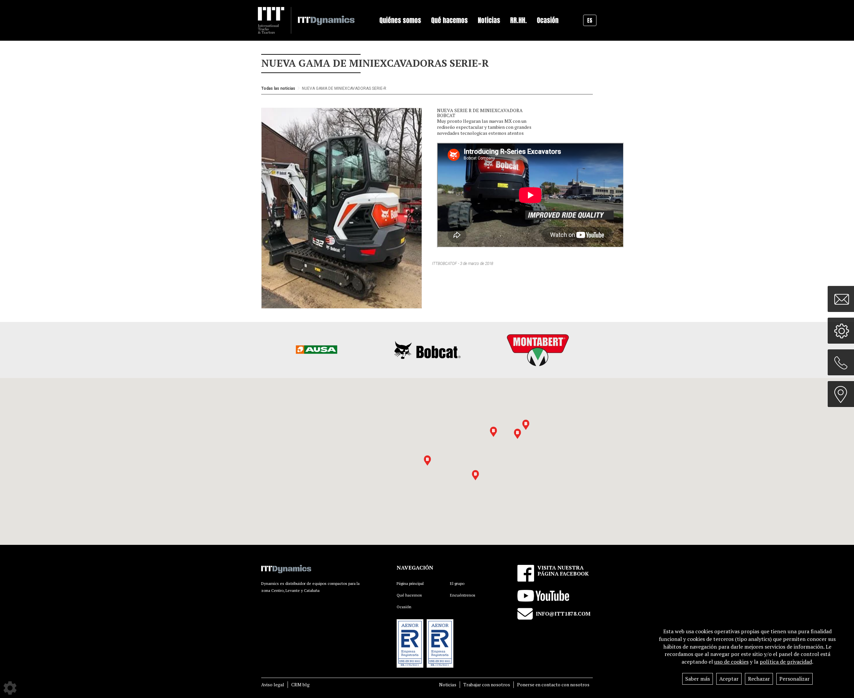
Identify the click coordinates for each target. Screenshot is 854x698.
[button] (517, 434)
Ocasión (547, 20)
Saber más (697, 678)
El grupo (457, 583)
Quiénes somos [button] (400, 20)
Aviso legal (272, 684)
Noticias (447, 684)
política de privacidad (786, 661)
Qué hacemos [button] (449, 20)
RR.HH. (518, 20)
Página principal (410, 583)
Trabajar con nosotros (486, 684)
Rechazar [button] (759, 678)
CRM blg (300, 684)
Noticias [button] (489, 20)
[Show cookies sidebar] (10, 688)
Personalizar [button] (794, 678)
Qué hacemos (409, 595)
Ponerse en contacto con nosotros (553, 684)
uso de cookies (731, 661)
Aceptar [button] (729, 678)
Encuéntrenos (462, 595)
